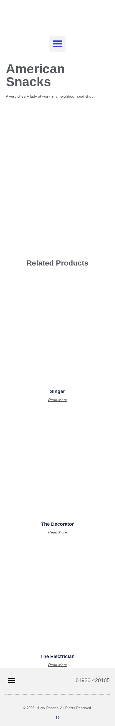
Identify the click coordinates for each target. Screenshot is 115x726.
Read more (57, 400)
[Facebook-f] (57, 717)
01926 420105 (93, 680)
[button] (57, 44)
